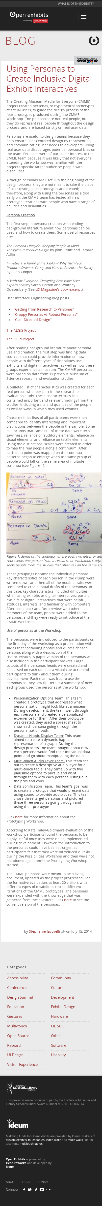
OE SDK (57, 1026)
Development (62, 997)
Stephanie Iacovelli (44, 931)
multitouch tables (31, 1143)
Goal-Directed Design (32, 320)
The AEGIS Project (21, 330)
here (19, 817)
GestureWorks (16, 1163)
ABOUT (11, 1182)
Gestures (14, 1016)
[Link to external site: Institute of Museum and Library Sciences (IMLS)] (21, 1097)
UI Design (15, 1055)
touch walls (75, 1140)
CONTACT (44, 1182)
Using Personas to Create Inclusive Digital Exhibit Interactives (49, 79)
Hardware (59, 1016)
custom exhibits (16, 1140)
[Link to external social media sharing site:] (48, 1189)
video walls (53, 1140)
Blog (20, 41)
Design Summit (20, 997)
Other (56, 1036)
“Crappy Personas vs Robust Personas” (45, 315)
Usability (58, 1055)
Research (15, 1045)
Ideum (10, 1167)
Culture (57, 987)
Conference (16, 987)
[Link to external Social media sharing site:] (31, 1189)
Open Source (18, 1036)
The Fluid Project (20, 339)
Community (61, 978)
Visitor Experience (22, 1064)
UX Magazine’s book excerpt (58, 289)
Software (58, 1045)
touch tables (36, 1140)
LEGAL (26, 1182)
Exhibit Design (63, 1007)
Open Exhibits (34, 13)
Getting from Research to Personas (44, 309)
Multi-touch (17, 1026)
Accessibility (17, 978)
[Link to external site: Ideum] (21, 1133)
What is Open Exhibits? (76, 3)
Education (15, 1007)
